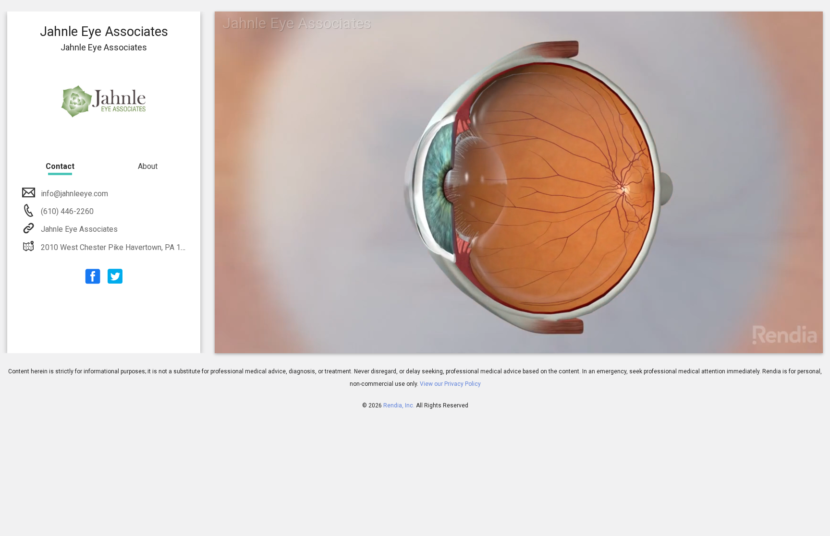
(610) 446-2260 (66, 211)
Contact (60, 166)
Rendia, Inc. (399, 405)
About (148, 166)
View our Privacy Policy (450, 384)
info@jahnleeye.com (74, 193)
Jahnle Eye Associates (79, 229)
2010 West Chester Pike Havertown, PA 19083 (119, 247)
